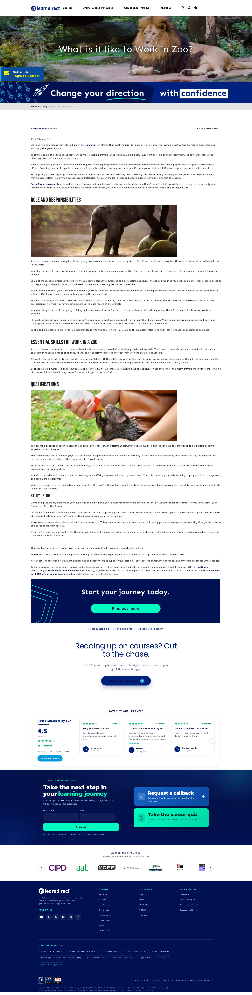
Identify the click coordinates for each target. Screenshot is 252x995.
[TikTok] (78, 917)
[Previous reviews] (81, 740)
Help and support (187, 900)
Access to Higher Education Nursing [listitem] (85, 951)
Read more (134, 743)
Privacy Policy (77, 834)
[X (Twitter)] (49, 917)
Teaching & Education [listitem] (135, 951)
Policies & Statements (185, 980)
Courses (102, 900)
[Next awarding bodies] (210, 867)
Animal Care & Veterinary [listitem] (121, 958)
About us (103, 894)
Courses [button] (67, 7)
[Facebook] (56, 917)
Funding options (106, 905)
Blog (44, 106)
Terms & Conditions (141, 980)
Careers (102, 925)
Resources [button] (145, 889)
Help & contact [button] (189, 889)
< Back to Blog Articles (44, 128)
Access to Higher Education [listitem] (52, 951)
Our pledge (104, 910)
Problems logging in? (189, 905)
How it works (104, 915)
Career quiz (104, 930)
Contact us (184, 894)
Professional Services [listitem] (160, 951)
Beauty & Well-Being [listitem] (95, 958)
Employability (105, 920)
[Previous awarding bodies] (41, 867)
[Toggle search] (183, 8)
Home (36, 106)
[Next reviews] (213, 740)
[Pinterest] (71, 917)
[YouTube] (41, 917)
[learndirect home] (54, 891)
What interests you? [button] (51, 945)
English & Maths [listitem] (145, 958)
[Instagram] (63, 917)
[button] (101, 8)
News (141, 900)
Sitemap (143, 915)
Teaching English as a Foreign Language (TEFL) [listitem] (61, 958)
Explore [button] (103, 889)
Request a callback (188, 910)
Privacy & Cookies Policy (162, 980)
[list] (126, 868)
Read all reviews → (50, 758)
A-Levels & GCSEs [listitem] (113, 951)
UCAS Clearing (146, 905)
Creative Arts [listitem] (163, 958)
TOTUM (142, 910)
